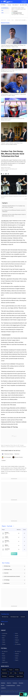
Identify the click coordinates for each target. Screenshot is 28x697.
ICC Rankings (6, 579)
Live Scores (4, 633)
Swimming (11, 676)
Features (17, 639)
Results (16, 635)
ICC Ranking (17, 644)
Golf (11, 673)
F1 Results (15, 468)
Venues (3, 644)
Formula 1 (4, 669)
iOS (6, 473)
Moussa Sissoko (19, 457)
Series (16, 633)
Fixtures (4, 635)
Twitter (16, 469)
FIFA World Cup (7, 566)
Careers (18, 685)
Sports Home (3, 20)
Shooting (4, 676)
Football (3, 4)
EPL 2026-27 (16, 4)
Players (16, 642)
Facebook (6, 469)
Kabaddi (21, 673)
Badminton (4, 673)
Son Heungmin (7, 457)
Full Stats (14, 553)
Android (2, 473)
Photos (16, 637)
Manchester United (6, 240)
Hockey (17, 669)
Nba (15, 673)
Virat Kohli (6, 572)
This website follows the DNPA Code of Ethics (10, 690)
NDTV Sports (21, 468)
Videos (3, 639)
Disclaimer (21, 683)
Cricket (8, 466)
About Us (9, 683)
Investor (2, 685)
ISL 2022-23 (4, 651)
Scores (9, 4)
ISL (2, 10)
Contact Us (3, 687)
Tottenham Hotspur (8, 454)
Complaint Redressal (10, 685)
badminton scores (9, 468)
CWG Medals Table (8, 569)
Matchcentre (5, 662)
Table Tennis (19, 676)
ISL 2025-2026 (23, 4)
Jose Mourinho (5, 220)
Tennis (10, 669)
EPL (3, 12)
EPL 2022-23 (18, 651)
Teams (3, 642)
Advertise (3, 683)
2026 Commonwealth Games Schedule (12, 576)
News (13, 20)
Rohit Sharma (6, 583)
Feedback (15, 683)
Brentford (17, 454)
